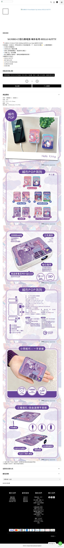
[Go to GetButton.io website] (60, 546)
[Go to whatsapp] (60, 543)
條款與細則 (12, 498)
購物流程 (25, 500)
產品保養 (25, 501)
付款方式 (25, 497)
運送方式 (25, 498)
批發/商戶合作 (12, 501)
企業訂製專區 (12, 500)
